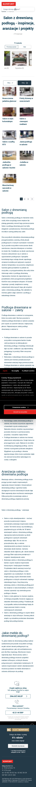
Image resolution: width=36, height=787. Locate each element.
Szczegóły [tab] (15, 371)
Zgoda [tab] (5, 371)
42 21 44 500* (18, 713)
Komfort (4, 11)
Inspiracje (11, 11)
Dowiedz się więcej (8, 397)
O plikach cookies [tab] (28, 371)
